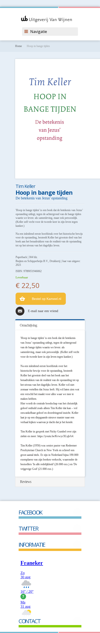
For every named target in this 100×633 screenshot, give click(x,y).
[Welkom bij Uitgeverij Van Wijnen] (50, 19)
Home (18, 46)
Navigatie (38, 31)
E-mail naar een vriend (43, 311)
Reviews (25, 482)
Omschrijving (28, 325)
